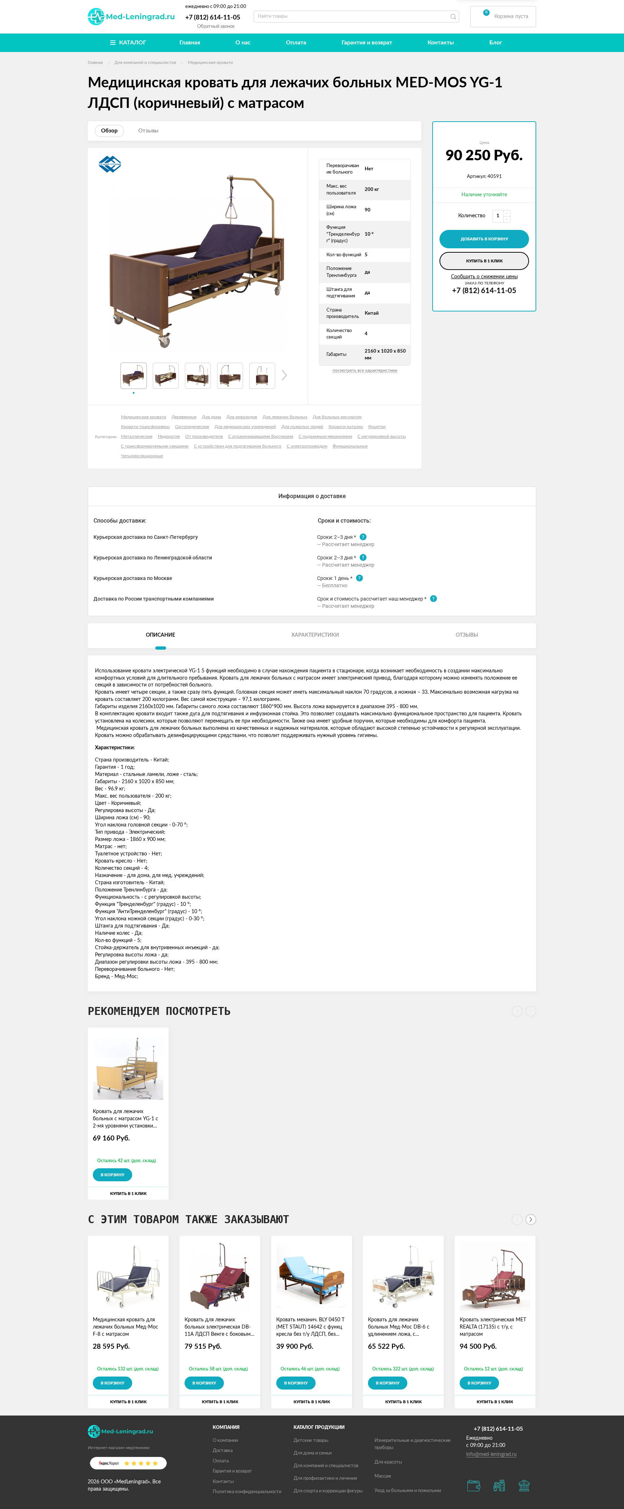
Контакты (441, 42)
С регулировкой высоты (382, 436)
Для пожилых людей (302, 426)
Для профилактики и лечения (325, 1478)
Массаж (382, 1476)
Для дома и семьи (313, 1453)
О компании (225, 1440)
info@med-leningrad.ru (491, 1454)
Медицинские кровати (143, 417)
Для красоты (388, 1462)
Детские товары (311, 1440)
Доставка (223, 1450)
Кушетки (377, 426)
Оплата (296, 42)
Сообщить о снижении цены (484, 276)
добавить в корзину (484, 239)
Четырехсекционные (142, 456)
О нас (243, 42)
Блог (495, 42)
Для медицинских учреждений (245, 426)
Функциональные (350, 446)
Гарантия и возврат (367, 42)
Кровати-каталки (346, 426)
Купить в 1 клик (484, 261)
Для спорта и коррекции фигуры (328, 1491)
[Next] (530, 1219)
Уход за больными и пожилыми (407, 1490)
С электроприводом (307, 446)
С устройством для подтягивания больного (237, 446)
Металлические (136, 436)
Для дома (211, 417)
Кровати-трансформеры (145, 426)
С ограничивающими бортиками (260, 436)
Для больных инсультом (337, 417)
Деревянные (184, 417)
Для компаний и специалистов (326, 1466)
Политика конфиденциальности (247, 1492)
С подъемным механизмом (325, 436)
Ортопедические (192, 426)
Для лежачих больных (285, 417)
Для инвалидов (241, 417)
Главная (189, 42)
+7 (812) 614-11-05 (212, 17)
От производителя (204, 436)
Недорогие (169, 436)
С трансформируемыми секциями (154, 446)
